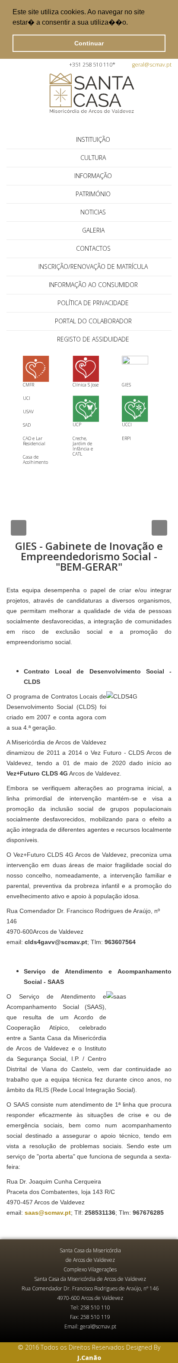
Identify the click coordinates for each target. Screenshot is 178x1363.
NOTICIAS (93, 212)
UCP (77, 424)
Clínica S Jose (86, 385)
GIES (126, 385)
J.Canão (89, 1357)
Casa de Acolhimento (35, 459)
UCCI (127, 424)
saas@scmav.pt (48, 1212)
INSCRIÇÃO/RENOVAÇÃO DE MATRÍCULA (93, 266)
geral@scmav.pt (152, 64)
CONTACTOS (93, 248)
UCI (26, 398)
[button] (131, 23)
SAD (27, 425)
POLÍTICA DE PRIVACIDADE (93, 303)
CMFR (28, 385)
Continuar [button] (89, 43)
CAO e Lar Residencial (34, 441)
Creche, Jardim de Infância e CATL (83, 446)
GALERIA (93, 230)
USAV (28, 412)
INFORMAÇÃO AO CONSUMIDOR (93, 285)
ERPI (126, 438)
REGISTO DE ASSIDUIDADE (93, 339)
